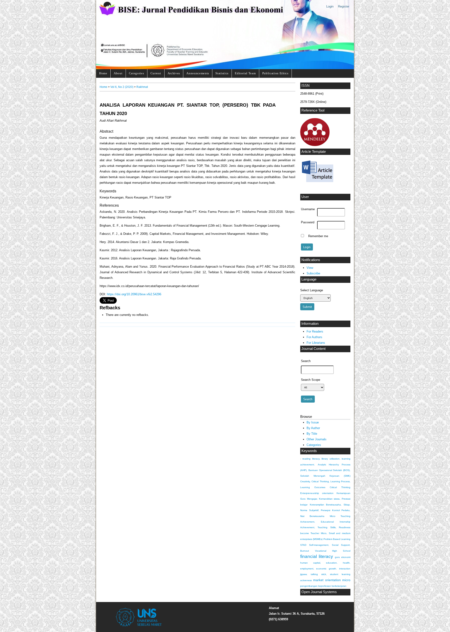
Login (330, 6)
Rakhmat (142, 86)
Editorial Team (245, 73)
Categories (136, 73)
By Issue (313, 422)
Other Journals (316, 439)
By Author (313, 428)
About (118, 73)
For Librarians (316, 342)
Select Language (311, 290)
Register (343, 6)
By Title (312, 433)
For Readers (315, 331)
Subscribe (313, 273)
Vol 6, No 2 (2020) (121, 86)
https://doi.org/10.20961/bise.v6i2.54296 (134, 294)
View (310, 267)
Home (103, 73)
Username (308, 209)
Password (307, 222)
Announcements (197, 73)
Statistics (222, 73)
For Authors (314, 337)
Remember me (318, 236)
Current (155, 73)
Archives (174, 73)
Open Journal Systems (319, 592)
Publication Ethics (275, 73)
